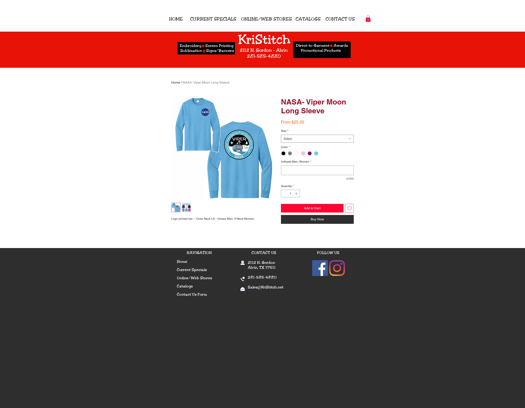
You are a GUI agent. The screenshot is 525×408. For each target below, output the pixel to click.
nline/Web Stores (196, 278)
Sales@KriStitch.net (265, 287)
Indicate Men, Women (296, 161)
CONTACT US (340, 19)
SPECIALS (225, 19)
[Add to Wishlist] (349, 208)
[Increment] (296, 193)
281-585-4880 (259, 277)
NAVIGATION (199, 252)
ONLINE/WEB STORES (266, 19)
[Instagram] (337, 268)
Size (284, 130)
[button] (368, 18)
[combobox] (317, 139)
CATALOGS (307, 19)
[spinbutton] (290, 193)
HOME (177, 19)
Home (175, 82)
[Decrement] (284, 193)
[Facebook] (320, 268)
